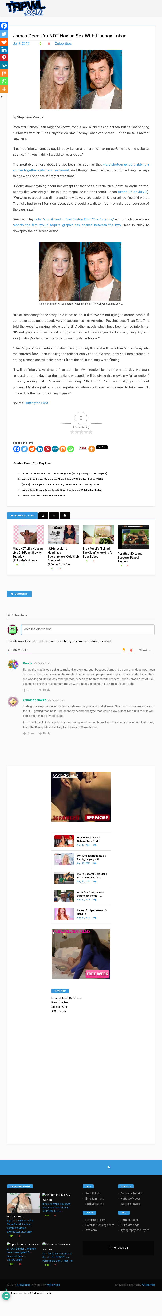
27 (59, 568)
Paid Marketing (94, 1203)
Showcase (23, 1284)
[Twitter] (24, 449)
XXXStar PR (58, 1011)
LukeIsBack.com (95, 1219)
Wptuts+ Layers (130, 1203)
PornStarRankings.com (99, 1225)
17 (86, 561)
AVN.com (91, 1230)
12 (51, 568)
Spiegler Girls (59, 1006)
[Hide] (1, 96)
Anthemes (148, 1284)
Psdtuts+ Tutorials (132, 1193)
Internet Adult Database (66, 998)
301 (47, 1265)
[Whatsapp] (70, 449)
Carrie (27, 663)
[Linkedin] (39, 449)
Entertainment (94, 1198)
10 (19, 1264)
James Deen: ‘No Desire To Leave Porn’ (43, 495)
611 (11, 1236)
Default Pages (129, 1219)
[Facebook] (16, 449)
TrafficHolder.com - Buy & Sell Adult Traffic (26, 1293)
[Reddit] (32, 449)
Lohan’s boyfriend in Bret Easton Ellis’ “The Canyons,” (74, 219)
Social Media (93, 1193)
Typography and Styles (135, 1230)
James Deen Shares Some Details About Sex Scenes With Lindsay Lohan (62, 490)
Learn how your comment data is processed (84, 641)
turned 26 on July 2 (132, 192)
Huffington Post (36, 403)
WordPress (53, 1284)
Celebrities (63, 43)
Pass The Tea (59, 1002)
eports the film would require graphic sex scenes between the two (67, 225)
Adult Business (15, 1216)
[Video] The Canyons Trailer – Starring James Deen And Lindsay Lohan (61, 484)
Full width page (130, 1225)
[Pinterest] (47, 449)
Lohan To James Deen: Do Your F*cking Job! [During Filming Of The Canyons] (64, 473)
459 (47, 1215)
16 (16, 564)
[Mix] (62, 449)
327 (11, 1264)
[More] (91, 449)
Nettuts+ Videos (131, 1198)
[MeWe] (55, 449)
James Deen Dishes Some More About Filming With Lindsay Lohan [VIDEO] (63, 479)
